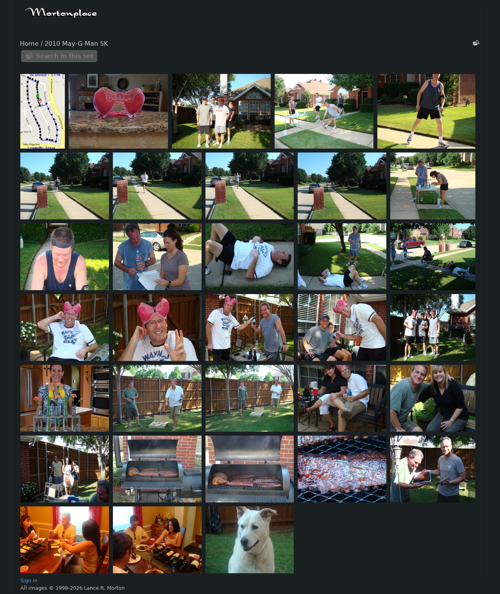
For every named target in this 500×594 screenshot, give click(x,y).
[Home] (60, 12)
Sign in (29, 580)
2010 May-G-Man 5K (76, 43)
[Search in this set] (475, 43)
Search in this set (64, 55)
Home (29, 43)
